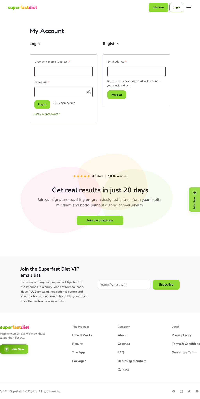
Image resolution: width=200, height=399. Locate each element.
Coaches (124, 344)
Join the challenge (100, 220)
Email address (122, 61)
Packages (79, 361)
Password (46, 82)
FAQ (121, 352)
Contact (123, 369)
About (122, 335)
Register (116, 95)
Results (77, 344)
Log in (42, 104)
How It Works (82, 335)
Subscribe (166, 285)
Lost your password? (47, 114)
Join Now (158, 7)
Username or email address (57, 61)
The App (78, 352)
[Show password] (88, 92)
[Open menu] (188, 7)
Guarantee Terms (184, 352)
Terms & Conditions (186, 344)
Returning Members (132, 361)
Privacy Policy (182, 335)
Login (176, 7)
